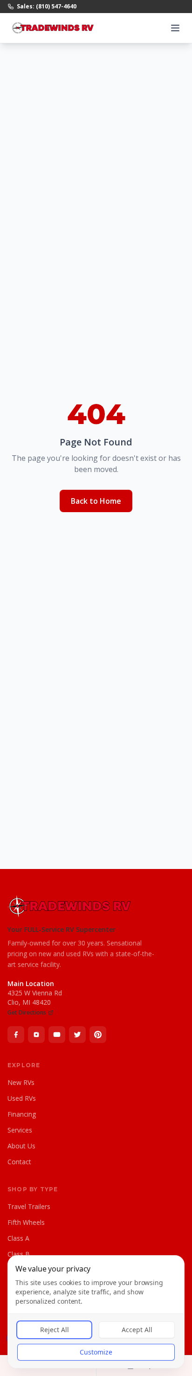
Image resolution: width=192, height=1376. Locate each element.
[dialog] (96, 1312)
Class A (18, 1238)
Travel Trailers (28, 1206)
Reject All (54, 1329)
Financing (21, 1114)
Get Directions (26, 1012)
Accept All (137, 1329)
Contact (19, 1161)
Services (19, 1130)
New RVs (20, 1082)
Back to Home (96, 501)
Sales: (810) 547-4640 (46, 6)
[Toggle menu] (175, 28)
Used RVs (21, 1098)
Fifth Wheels (26, 1222)
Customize (96, 1352)
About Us (21, 1145)
